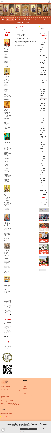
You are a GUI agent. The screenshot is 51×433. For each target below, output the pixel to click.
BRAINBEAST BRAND (14, 404)
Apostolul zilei (8, 298)
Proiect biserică (46, 19)
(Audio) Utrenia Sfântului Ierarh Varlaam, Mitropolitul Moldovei (43, 146)
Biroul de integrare (20, 22)
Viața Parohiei (36, 19)
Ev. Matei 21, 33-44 (7, 337)
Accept (28, 428)
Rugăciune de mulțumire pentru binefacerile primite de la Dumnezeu (43, 189)
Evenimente (17, 19)
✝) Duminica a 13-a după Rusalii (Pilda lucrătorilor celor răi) (7, 288)
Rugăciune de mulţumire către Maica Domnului (43, 179)
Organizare (25, 388)
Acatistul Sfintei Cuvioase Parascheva (43, 102)
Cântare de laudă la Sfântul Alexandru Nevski (43, 120)
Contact (27, 22)
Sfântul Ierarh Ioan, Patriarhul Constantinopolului (7, 196)
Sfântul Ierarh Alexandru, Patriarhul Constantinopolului (7, 112)
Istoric (24, 386)
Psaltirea (42, 87)
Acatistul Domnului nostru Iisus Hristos (43, 111)
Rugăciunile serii (43, 48)
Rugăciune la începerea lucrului (43, 82)
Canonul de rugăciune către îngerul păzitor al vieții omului (43, 74)
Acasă (3, 19)
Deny (14, 428)
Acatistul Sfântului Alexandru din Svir (43, 171)
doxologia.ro (7, 341)
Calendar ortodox (7, 33)
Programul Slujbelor (27, 389)
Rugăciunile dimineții (43, 43)
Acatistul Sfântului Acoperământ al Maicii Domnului (43, 93)
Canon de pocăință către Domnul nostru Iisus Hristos (43, 63)
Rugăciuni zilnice (43, 37)
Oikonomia (25, 391)
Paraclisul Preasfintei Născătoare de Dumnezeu (43, 54)
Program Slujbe (10, 19)
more (43, 428)
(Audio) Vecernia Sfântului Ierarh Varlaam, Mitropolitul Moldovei (43, 132)
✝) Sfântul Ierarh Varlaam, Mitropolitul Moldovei (7, 79)
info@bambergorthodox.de (10, 401)
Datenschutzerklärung (27, 395)
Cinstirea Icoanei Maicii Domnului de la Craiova (6, 254)
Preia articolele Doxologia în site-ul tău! (7, 345)
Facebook (42, 270)
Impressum (25, 396)
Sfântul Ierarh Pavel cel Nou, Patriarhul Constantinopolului (7, 164)
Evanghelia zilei (8, 320)
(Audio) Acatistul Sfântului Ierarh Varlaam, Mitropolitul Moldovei (43, 160)
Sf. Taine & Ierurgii (26, 19)
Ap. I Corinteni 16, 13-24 (8, 315)
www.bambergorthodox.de (10, 403)
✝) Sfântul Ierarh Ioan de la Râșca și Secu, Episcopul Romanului (7, 50)
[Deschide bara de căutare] (34, 22)
